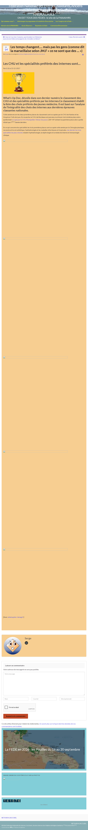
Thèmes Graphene (19, 827)
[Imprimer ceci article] (83, 54)
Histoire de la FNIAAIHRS (9, 25)
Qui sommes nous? (7, 21)
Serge (6, 54)
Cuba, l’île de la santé (76, 37)
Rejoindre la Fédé (41, 25)
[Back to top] (83, 825)
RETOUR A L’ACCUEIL (9, 818)
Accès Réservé (27, 25)
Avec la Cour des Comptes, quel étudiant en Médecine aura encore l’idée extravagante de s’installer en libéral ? (22, 38)
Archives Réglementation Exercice (28, 54)
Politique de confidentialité (9, 29)
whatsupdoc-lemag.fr (16, 617)
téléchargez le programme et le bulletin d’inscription (35, 21)
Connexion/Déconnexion (58, 25)
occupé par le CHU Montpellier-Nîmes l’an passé (30, 120)
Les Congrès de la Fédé (64, 21)
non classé (42, 54)
